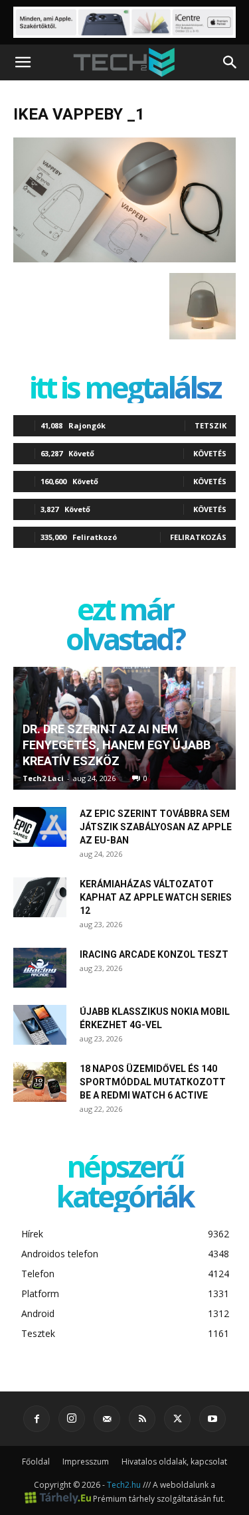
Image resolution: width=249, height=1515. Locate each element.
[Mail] (107, 1418)
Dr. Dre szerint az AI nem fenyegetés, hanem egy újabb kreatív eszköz (116, 745)
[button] (22, 62)
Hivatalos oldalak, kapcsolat (174, 1461)
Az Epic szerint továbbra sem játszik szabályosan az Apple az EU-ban (156, 827)
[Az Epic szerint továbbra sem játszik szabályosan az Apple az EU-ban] (39, 827)
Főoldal (36, 1461)
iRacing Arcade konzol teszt (154, 954)
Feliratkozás (198, 537)
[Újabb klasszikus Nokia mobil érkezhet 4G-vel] (39, 1025)
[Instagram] (71, 1418)
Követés (209, 453)
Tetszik (210, 425)
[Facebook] (36, 1418)
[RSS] (142, 1418)
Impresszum (85, 1461)
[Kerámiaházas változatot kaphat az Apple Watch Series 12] (39, 897)
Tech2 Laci (43, 778)
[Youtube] (212, 1418)
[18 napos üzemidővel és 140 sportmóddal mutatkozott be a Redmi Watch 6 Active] (39, 1082)
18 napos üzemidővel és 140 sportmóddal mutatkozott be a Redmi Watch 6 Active (153, 1082)
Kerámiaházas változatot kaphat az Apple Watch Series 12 (156, 897)
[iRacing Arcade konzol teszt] (39, 968)
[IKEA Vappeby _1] (124, 259)
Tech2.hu (124, 1484)
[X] (177, 1418)
